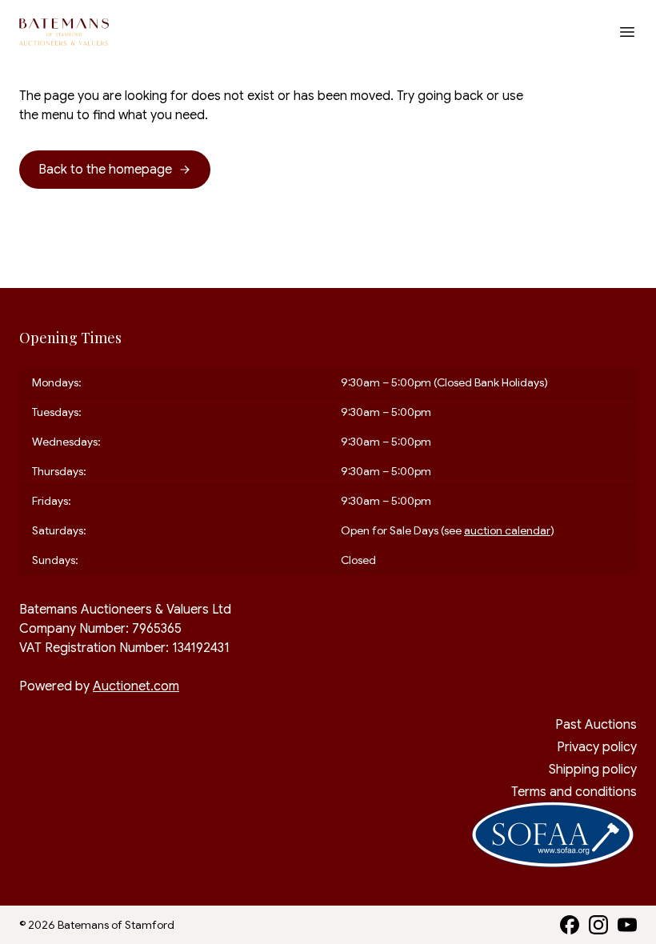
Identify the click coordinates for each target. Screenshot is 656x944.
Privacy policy (597, 747)
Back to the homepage (105, 170)
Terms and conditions (574, 792)
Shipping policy (593, 770)
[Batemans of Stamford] (64, 32)
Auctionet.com (136, 686)
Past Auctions (596, 725)
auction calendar (507, 530)
